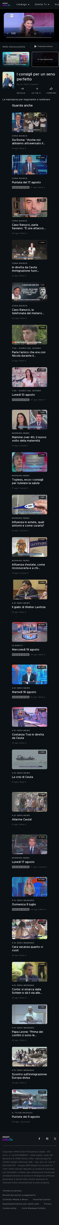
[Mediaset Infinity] (6, 4)
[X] (55, 1138)
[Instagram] (47, 1138)
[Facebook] (39, 1138)
